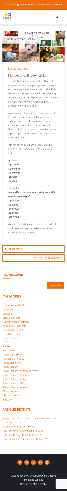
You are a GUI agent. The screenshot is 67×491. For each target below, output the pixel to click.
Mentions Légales (33, 479)
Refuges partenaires (13, 358)
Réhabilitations (10, 367)
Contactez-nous (27, 4)
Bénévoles (8, 313)
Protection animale (13, 354)
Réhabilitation (14, 249)
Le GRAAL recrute (12, 334)
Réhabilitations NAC (13, 383)
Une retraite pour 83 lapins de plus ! (22, 435)
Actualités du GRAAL (14, 305)
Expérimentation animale (16, 322)
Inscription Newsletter (51, 4)
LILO (5, 342)
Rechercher (13, 274)
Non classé (8, 350)
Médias (6, 346)
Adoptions (8, 309)
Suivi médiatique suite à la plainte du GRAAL (26, 439)
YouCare (7, 399)
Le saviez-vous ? (11, 338)
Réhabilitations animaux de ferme (20, 371)
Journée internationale (14, 326)
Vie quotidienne (11, 395)
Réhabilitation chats (13, 363)
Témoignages (10, 391)
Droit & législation (12, 318)
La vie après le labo (13, 330)
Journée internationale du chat (19, 426)
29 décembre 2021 (17, 68)
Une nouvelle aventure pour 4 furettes (23, 430)
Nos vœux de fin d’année (46, 258)
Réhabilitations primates (15, 387)
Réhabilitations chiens (14, 379)
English (11, 4)
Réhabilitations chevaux (15, 375)
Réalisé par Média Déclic (33, 484)
